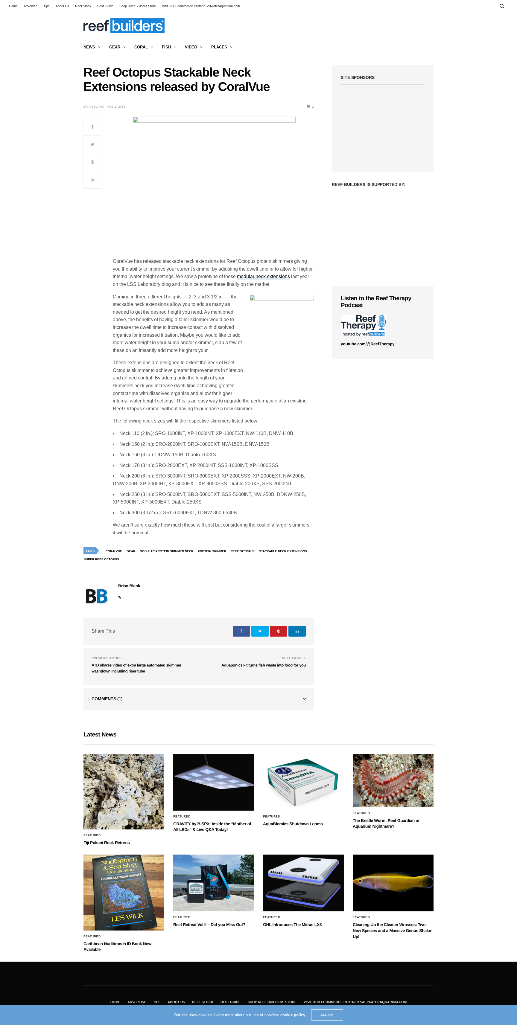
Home (13, 6)
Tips (46, 6)
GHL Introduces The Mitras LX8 (292, 924)
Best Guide (105, 6)
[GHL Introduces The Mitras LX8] (303, 883)
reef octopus (243, 551)
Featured (92, 835)
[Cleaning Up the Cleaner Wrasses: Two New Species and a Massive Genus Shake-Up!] (393, 883)
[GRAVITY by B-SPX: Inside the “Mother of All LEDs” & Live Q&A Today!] (213, 782)
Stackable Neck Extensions (283, 551)
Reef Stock (83, 6)
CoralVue (114, 551)
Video (191, 47)
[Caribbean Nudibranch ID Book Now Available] (123, 892)
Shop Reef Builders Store (137, 6)
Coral (141, 47)
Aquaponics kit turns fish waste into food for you (263, 665)
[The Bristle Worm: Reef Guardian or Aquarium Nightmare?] (393, 780)
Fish (166, 47)
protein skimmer (212, 551)
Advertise (30, 6)
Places (219, 47)
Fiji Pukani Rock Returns (106, 842)
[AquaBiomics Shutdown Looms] (303, 782)
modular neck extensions (263, 276)
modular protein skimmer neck (166, 551)
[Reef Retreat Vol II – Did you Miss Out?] (213, 883)
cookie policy (292, 1015)
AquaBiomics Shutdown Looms (293, 823)
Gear (114, 47)
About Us (62, 6)
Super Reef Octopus (101, 559)
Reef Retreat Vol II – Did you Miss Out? (209, 924)
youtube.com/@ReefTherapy (367, 343)
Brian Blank (93, 106)
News (89, 47)
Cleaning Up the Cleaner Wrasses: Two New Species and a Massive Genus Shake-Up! (392, 930)
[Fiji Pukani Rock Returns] (123, 791)
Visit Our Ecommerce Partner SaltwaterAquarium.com (201, 6)
